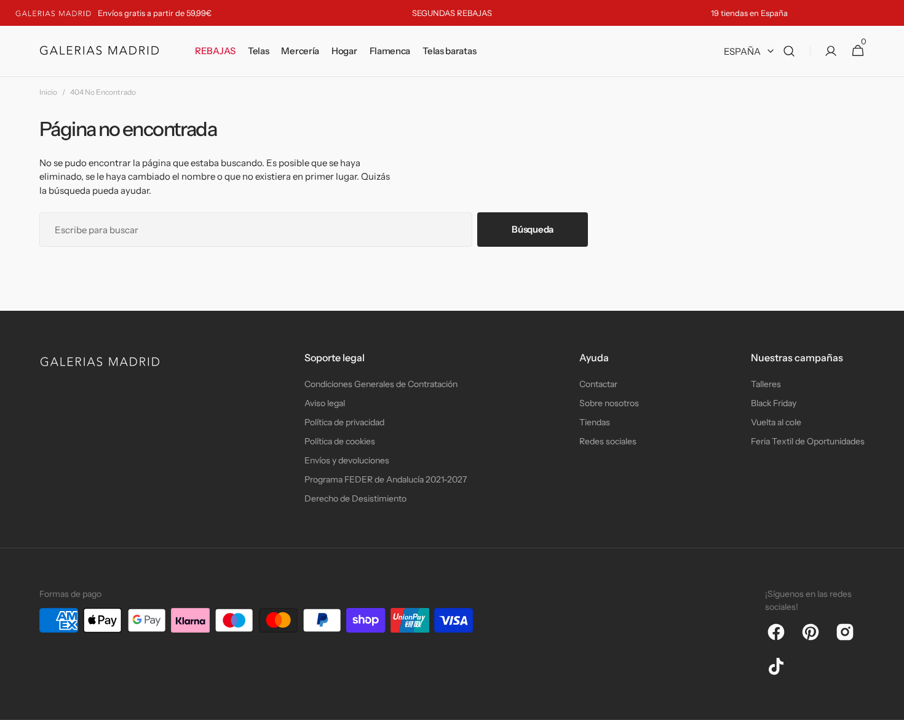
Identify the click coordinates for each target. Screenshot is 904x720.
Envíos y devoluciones (346, 460)
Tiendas (594, 422)
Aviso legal (324, 403)
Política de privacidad (344, 422)
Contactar (598, 384)
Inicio (48, 92)
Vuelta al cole (776, 422)
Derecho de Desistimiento (355, 498)
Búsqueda (532, 229)
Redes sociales (607, 441)
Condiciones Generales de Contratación (381, 384)
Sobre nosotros (609, 403)
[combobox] (255, 229)
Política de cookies (339, 441)
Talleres (766, 384)
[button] (789, 51)
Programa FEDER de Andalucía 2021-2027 (385, 479)
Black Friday (773, 403)
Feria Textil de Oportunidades (808, 441)
